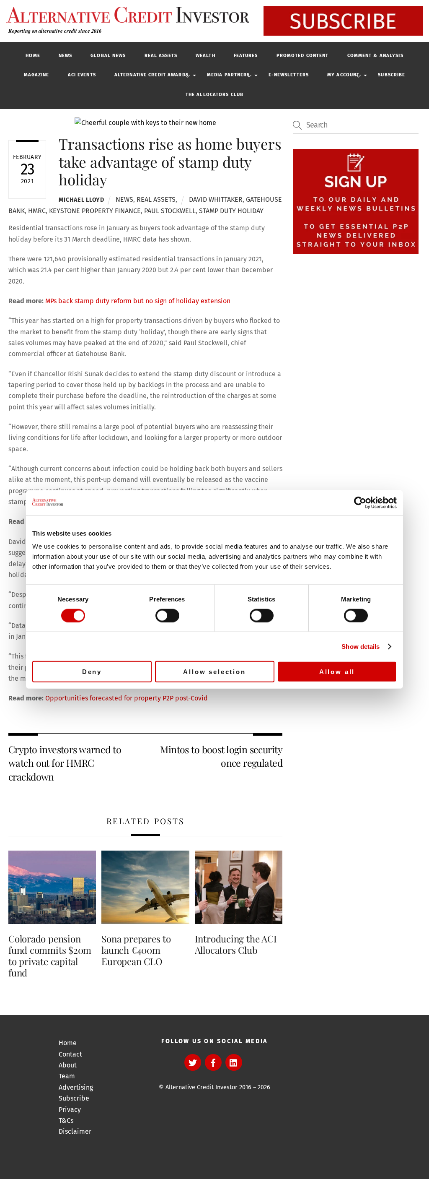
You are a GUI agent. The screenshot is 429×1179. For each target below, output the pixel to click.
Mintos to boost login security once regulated (221, 756)
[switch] (167, 615)
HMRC (37, 211)
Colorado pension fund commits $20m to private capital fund (49, 955)
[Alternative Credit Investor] (125, 15)
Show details (360, 646)
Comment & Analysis (375, 55)
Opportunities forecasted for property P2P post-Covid (126, 698)
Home (33, 55)
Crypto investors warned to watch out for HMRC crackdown (64, 763)
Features (246, 55)
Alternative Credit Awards (151, 75)
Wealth (205, 55)
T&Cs (66, 1120)
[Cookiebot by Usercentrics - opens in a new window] (360, 502)
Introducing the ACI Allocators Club (236, 944)
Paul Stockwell (170, 211)
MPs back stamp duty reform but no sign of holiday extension (137, 301)
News (65, 55)
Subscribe (391, 75)
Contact (70, 1054)
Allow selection (214, 671)
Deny (92, 671)
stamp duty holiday (231, 211)
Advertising (76, 1087)
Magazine (36, 75)
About (68, 1065)
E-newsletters (289, 75)
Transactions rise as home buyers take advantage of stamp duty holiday (170, 161)
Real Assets (161, 55)
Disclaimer (75, 1131)
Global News (108, 55)
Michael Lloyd (81, 199)
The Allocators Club (214, 94)
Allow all (337, 671)
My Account (343, 75)
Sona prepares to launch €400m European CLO (136, 950)
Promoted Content (303, 55)
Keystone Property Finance (95, 211)
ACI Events (82, 75)
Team (67, 1076)
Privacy (70, 1110)
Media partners (228, 75)
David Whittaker (216, 199)
